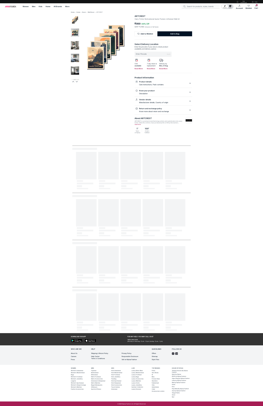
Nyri (173, 397)
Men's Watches (95, 383)
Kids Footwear (115, 374)
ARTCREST (140, 16)
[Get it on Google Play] (76, 341)
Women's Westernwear (78, 372)
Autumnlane (155, 387)
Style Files (155, 359)
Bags (72, 374)
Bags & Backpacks (96, 385)
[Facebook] (177, 353)
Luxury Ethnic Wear (137, 370)
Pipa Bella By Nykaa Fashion (180, 388)
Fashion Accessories (77, 389)
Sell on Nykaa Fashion (129, 359)
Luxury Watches (136, 381)
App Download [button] (244, 1)
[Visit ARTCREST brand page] (189, 120)
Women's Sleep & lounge (78, 385)
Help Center (95, 356)
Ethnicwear (94, 374)
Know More (139, 68)
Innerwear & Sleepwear (98, 381)
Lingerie (73, 381)
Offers (154, 353)
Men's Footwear (96, 377)
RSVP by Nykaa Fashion (179, 376)
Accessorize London (158, 391)
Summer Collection (137, 387)
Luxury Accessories (138, 379)
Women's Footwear (76, 377)
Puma (153, 370)
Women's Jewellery (77, 379)
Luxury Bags (135, 377)
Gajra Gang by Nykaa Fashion (181, 378)
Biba (153, 377)
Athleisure (94, 387)
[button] (227, 6)
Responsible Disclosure (130, 356)
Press (73, 359)
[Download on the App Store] (90, 341)
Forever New (156, 379)
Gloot (173, 395)
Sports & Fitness (96, 389)
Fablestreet (155, 383)
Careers (73, 356)
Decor (84, 12)
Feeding (113, 379)
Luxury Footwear (137, 374)
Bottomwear (95, 372)
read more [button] (138, 124)
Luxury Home (136, 383)
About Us (74, 353)
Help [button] (256, 2)
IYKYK (173, 384)
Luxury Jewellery (137, 385)
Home (73, 12)
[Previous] (73, 81)
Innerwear (114, 389)
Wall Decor (91, 12)
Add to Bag (174, 34)
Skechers (155, 381)
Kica (173, 386)
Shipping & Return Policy (99, 353)
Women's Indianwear (77, 370)
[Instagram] (173, 353)
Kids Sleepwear (116, 383)
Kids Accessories (116, 385)
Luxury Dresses (136, 389)
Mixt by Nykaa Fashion (178, 382)
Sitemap (155, 356)
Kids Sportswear (116, 381)
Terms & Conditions (98, 358)
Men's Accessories (97, 379)
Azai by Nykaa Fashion (178, 391)
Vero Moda (155, 372)
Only (153, 385)
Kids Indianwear (116, 370)
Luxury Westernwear (138, 372)
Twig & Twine (176, 393)
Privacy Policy (126, 353)
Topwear (93, 370)
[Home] (10, 6)
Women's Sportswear (77, 383)
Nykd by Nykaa (176, 374)
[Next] (77, 81)
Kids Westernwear (116, 372)
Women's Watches (76, 387)
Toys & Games (115, 387)
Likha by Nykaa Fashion (179, 380)
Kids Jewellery (115, 377)
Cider (153, 389)
